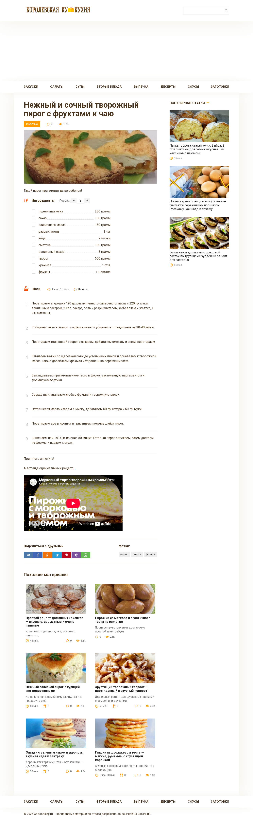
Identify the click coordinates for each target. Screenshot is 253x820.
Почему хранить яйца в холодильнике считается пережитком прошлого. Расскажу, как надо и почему (198, 205)
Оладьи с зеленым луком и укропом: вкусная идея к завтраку (54, 754)
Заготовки (220, 86)
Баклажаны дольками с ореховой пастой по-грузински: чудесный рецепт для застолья (198, 256)
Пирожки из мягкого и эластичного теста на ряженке (122, 620)
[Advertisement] (126, 51)
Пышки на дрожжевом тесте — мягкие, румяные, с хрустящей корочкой (119, 756)
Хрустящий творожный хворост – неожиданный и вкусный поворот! (121, 689)
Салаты (56, 86)
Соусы (193, 86)
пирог (124, 554)
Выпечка (141, 86)
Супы (80, 86)
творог (137, 554)
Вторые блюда (109, 86)
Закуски (31, 86)
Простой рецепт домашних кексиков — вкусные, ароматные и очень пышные (54, 621)
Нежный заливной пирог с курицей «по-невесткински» (53, 689)
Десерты (168, 86)
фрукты (151, 554)
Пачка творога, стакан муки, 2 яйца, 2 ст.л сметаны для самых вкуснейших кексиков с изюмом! (197, 149)
